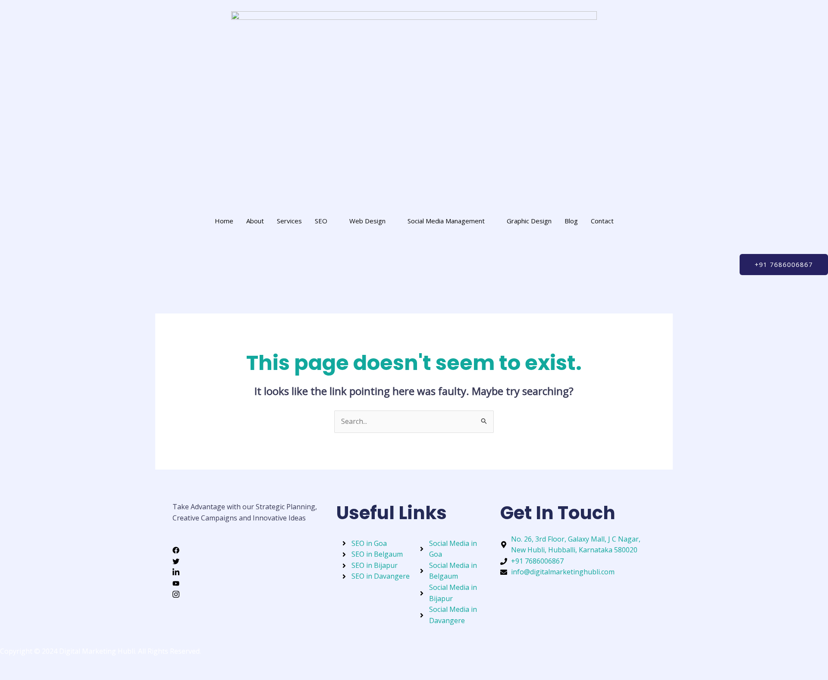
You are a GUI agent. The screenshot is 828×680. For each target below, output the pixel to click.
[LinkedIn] (250, 571)
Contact (602, 220)
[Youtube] (250, 583)
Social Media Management (446, 220)
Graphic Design (529, 220)
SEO (321, 220)
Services (289, 220)
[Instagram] (250, 594)
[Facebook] (250, 549)
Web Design (367, 220)
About (255, 220)
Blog (571, 220)
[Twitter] (250, 561)
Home (224, 220)
